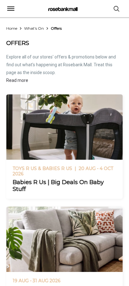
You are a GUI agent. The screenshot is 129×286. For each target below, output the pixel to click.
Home (11, 28)
